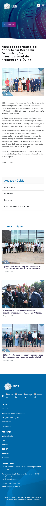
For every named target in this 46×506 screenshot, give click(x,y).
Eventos (8, 200)
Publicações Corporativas (16, 206)
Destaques (9, 187)
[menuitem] (23, 409)
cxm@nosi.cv (12, 479)
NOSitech (8, 193)
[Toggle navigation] (43, 5)
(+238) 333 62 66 (8, 476)
